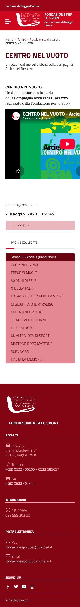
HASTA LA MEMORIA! (27, 359)
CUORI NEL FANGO (25, 264)
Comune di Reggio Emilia (22, 6)
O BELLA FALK (22, 288)
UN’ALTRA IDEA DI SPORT (30, 335)
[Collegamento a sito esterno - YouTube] (24, 586)
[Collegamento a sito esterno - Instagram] (32, 586)
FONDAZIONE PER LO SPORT (58, 19)
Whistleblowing (16, 600)
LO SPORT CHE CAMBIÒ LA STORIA (38, 296)
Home (9, 39)
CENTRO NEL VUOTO (27, 312)
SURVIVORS (20, 351)
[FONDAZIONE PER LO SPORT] (28, 19)
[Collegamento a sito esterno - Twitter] (16, 586)
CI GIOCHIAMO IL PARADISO (32, 304)
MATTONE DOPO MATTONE (31, 343)
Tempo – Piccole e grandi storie (38, 39)
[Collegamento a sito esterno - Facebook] (8, 586)
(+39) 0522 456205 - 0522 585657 (32, 469)
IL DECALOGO (21, 327)
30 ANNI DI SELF (23, 280)
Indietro (22, 225)
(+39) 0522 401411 (20, 483)
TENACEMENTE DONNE (29, 320)
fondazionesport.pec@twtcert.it (28, 547)
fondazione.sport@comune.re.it (28, 561)
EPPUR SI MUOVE (24, 272)
